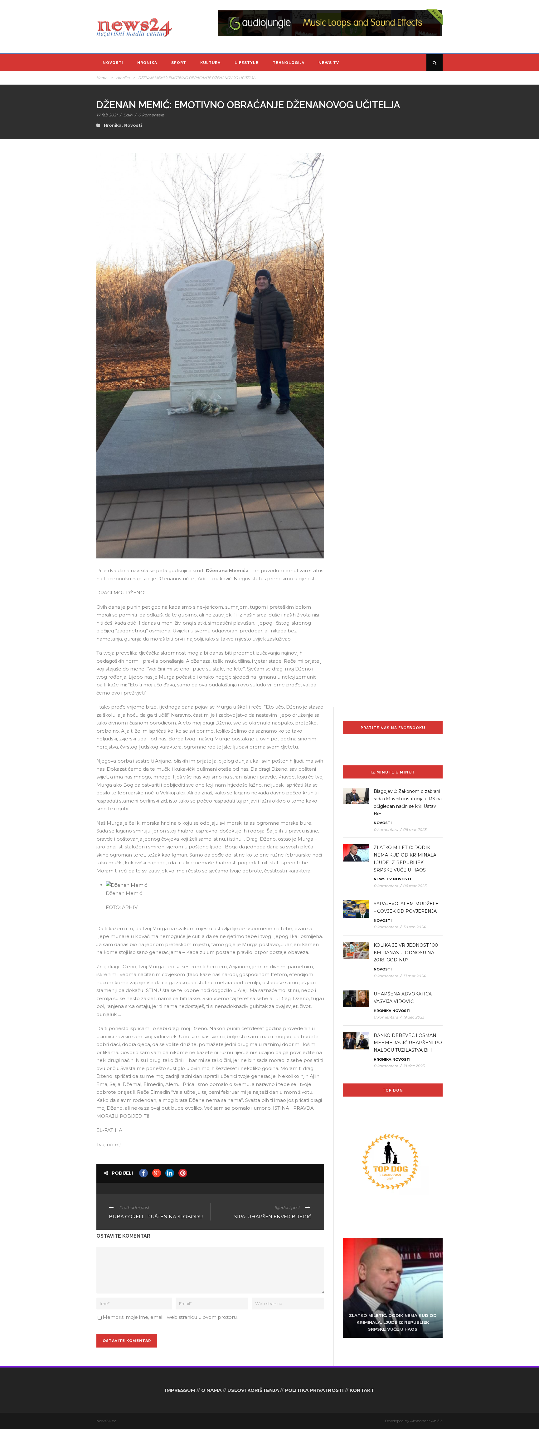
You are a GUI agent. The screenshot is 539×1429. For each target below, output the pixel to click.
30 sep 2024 (414, 927)
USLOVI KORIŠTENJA (253, 1390)
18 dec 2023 (414, 1065)
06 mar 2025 (414, 829)
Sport (178, 63)
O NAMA (211, 1390)
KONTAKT (362, 1390)
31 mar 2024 (414, 976)
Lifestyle (247, 63)
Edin (128, 114)
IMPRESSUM (180, 1390)
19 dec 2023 (413, 1017)
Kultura (210, 63)
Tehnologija (288, 63)
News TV (328, 63)
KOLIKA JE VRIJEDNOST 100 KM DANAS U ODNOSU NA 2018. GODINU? (406, 952)
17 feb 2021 (107, 114)
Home (101, 78)
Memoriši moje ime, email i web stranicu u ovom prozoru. (170, 1317)
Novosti (113, 63)
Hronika (147, 63)
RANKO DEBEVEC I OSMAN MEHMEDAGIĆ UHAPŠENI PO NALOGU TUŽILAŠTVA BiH (408, 1043)
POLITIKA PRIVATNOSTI (314, 1390)
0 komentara (151, 114)
